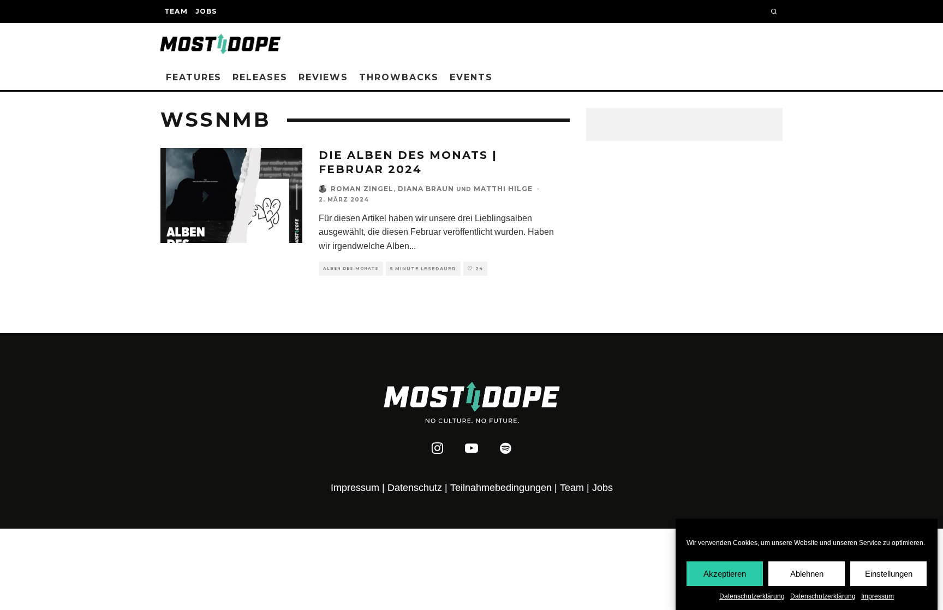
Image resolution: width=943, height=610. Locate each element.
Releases (259, 77)
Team (176, 11)
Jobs (206, 11)
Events (471, 77)
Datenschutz (414, 487)
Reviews (323, 77)
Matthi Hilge (503, 189)
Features (194, 77)
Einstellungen (888, 573)
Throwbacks (399, 77)
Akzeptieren (724, 573)
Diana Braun (426, 189)
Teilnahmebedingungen (501, 487)
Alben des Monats (351, 268)
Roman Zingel (362, 189)
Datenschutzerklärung (752, 596)
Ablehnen (806, 573)
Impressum (877, 596)
